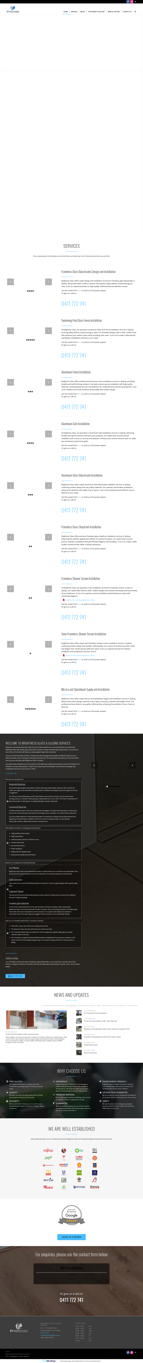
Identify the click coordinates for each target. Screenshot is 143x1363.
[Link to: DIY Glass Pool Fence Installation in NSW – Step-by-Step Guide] (79, 1021)
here (79, 290)
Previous (10, 282)
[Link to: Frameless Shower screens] (79, 1044)
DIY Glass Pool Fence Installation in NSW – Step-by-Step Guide (100, 1021)
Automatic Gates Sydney (90, 1052)
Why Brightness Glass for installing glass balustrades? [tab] (23, 828)
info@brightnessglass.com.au (50, 1335)
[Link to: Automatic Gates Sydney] (79, 1052)
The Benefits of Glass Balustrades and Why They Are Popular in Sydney (102, 1037)
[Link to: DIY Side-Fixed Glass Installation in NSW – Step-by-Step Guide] (36, 1020)
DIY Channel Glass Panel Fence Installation (95, 1013)
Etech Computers (24, 1356)
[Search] (135, 9)
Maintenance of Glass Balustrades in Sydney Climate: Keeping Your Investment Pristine (107, 1029)
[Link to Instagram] (131, 1)
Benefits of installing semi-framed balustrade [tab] (20, 863)
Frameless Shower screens (91, 1045)
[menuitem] (65, 9)
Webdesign (14, 1356)
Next (48, 282)
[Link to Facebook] (128, 1)
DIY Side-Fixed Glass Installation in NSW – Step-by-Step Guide (22, 1034)
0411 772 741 (73, 303)
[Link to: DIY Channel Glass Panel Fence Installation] (79, 1013)
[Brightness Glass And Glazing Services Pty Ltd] (13, 9)
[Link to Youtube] (135, 1)
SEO (7, 1356)
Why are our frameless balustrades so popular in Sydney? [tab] (25, 921)
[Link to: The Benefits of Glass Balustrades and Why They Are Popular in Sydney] (79, 1037)
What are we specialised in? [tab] (15, 779)
